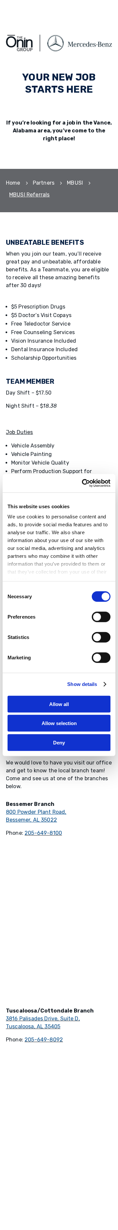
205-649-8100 (43, 833)
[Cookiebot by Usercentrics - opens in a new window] (83, 483)
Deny (59, 742)
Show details (82, 684)
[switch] (101, 616)
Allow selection (59, 723)
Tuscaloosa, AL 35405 (33, 1026)
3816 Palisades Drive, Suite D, (43, 1018)
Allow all (59, 704)
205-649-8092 (44, 1039)
